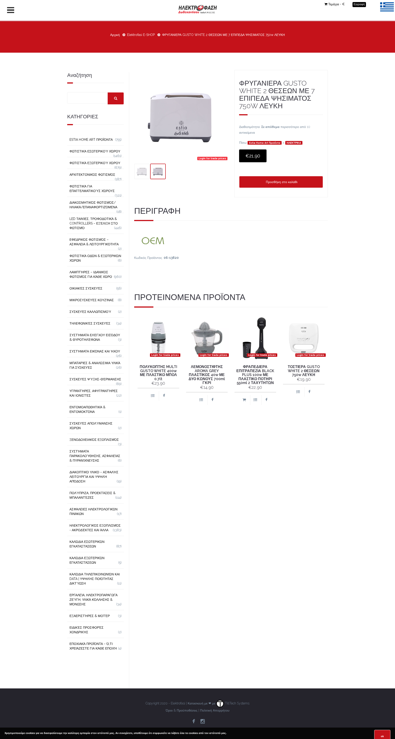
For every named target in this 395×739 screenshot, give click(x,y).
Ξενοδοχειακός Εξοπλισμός (94, 439)
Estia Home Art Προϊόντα (264, 142)
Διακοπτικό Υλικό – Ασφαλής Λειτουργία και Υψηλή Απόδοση (93, 476)
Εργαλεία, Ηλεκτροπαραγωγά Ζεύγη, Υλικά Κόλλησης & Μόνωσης (93, 599)
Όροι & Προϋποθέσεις (182, 710)
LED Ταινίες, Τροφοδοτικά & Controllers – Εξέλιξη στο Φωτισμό (93, 223)
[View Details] (153, 395)
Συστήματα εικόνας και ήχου (94, 351)
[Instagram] (202, 721)
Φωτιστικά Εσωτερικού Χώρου (94, 151)
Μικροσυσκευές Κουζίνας (91, 300)
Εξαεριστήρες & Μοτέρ (89, 616)
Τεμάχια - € (336, 4)
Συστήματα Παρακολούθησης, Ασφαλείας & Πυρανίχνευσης (94, 455)
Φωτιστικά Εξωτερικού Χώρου (94, 163)
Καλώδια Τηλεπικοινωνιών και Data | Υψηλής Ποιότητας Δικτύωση (94, 578)
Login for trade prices (212, 158)
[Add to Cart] (244, 400)
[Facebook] (193, 721)
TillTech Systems (236, 703)
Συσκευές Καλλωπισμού (90, 312)
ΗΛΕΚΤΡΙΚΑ (294, 142)
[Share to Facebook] (164, 395)
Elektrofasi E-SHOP (141, 35)
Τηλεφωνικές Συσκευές (89, 323)
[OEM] (231, 240)
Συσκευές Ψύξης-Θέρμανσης (95, 379)
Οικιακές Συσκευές (85, 288)
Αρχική (115, 35)
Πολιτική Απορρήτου (215, 710)
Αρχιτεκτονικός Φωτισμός (92, 174)
